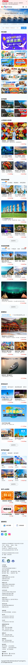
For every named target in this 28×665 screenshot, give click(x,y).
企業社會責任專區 (12, 647)
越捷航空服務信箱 (8, 655)
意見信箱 (13, 653)
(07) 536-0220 (8, 640)
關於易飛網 (4, 646)
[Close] (26, 1)
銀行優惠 (8, 525)
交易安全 (4, 649)
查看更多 (13, 241)
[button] (27, 24)
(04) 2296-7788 (9, 593)
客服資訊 (6, 653)
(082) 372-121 (5, 606)
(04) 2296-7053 (8, 634)
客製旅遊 (21, 525)
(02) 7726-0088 (8, 627)
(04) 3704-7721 (9, 595)
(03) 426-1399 (5, 587)
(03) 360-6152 (5, 580)
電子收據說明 (10, 649)
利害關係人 (4, 647)
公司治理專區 (11, 646)
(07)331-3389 (5, 601)
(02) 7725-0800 (5, 569)
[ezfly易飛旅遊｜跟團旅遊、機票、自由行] (6, 7)
